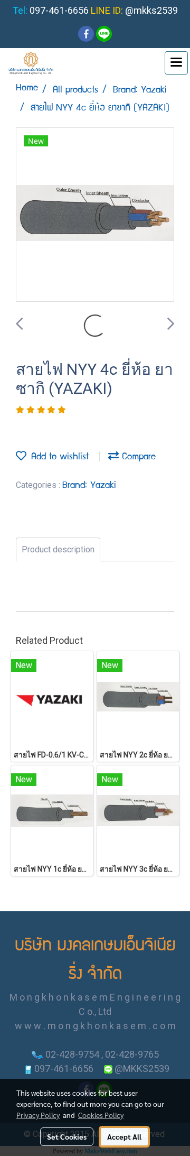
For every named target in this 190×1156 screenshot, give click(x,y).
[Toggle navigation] (176, 63)
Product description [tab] (58, 549)
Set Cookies (67, 1136)
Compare (137, 457)
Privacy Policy (38, 1115)
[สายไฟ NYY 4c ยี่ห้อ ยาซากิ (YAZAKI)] (95, 215)
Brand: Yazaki (89, 486)
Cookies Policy (101, 1115)
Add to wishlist (57, 457)
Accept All (124, 1136)
